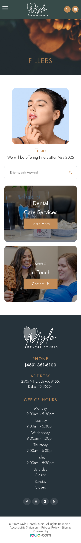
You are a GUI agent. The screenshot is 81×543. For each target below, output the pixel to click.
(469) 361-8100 (40, 365)
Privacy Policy (50, 527)
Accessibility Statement (24, 527)
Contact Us (40, 283)
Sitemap (67, 527)
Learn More (40, 223)
